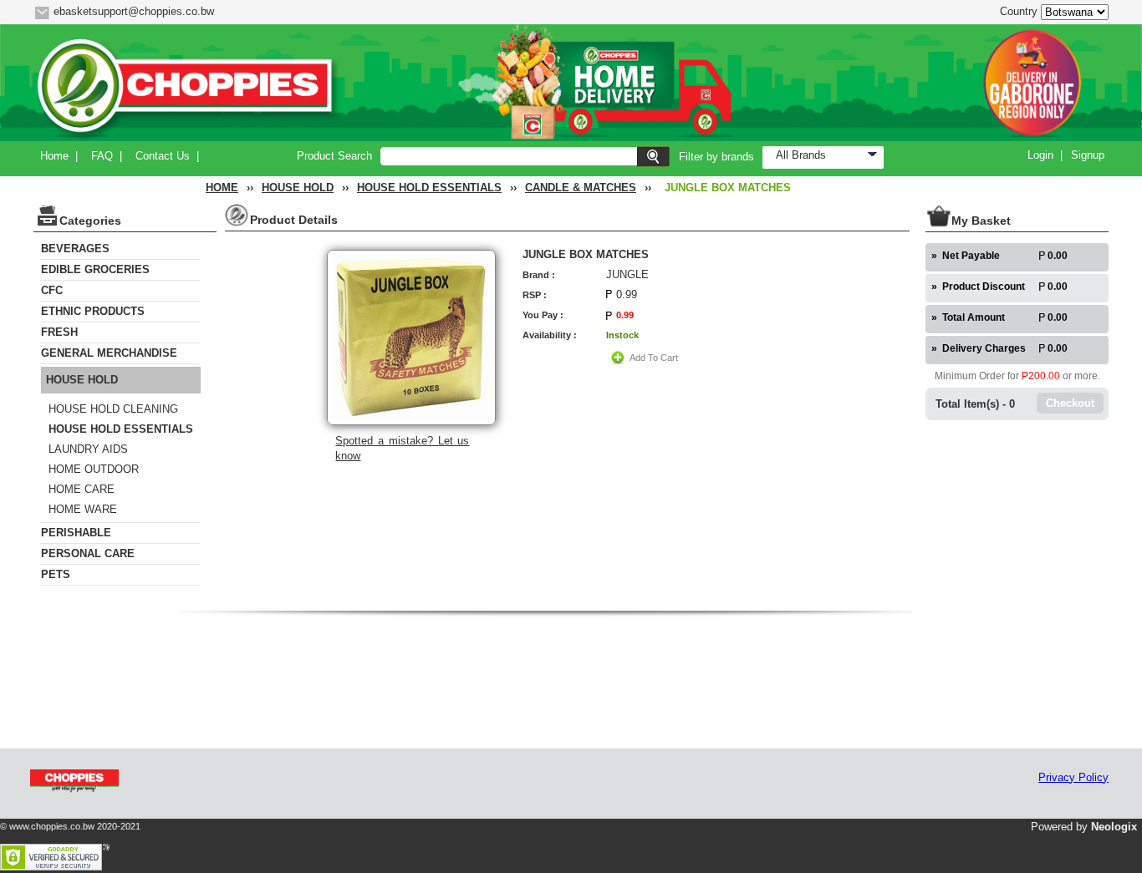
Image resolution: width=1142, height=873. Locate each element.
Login (1040, 155)
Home (54, 156)
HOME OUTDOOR (93, 469)
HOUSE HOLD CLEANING (113, 409)
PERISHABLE (76, 532)
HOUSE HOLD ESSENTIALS (429, 187)
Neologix (1114, 826)
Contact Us (162, 156)
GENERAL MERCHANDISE (109, 353)
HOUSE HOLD (298, 187)
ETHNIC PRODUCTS (93, 311)
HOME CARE (81, 489)
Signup (1087, 155)
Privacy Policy (1073, 777)
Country (1018, 11)
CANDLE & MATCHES (580, 187)
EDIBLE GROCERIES (95, 269)
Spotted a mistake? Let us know (402, 448)
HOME (222, 187)
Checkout (1070, 403)
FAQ (102, 156)
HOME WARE (82, 509)
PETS (55, 574)
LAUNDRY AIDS (88, 449)
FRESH (59, 332)
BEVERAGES (75, 248)
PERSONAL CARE (88, 553)
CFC (52, 290)
